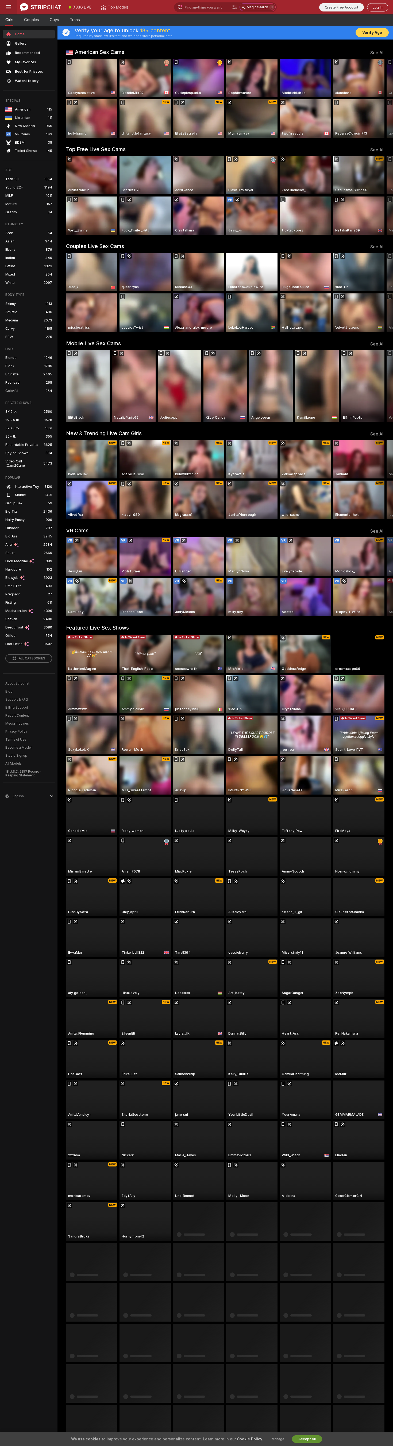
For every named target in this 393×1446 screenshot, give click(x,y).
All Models (13, 763)
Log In (378, 7)
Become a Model (18, 747)
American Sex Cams (99, 52)
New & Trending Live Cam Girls (104, 433)
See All (377, 52)
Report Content (17, 715)
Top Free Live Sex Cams (96, 149)
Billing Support (16, 707)
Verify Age (372, 32)
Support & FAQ (16, 699)
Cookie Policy (249, 1439)
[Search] (234, 7)
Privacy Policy (16, 731)
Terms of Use (15, 739)
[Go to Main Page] (40, 7)
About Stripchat (17, 683)
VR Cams (77, 530)
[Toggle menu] (8, 7)
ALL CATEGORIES (32, 658)
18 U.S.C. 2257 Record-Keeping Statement (23, 773)
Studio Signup (16, 755)
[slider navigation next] (379, 98)
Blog (9, 691)
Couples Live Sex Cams (95, 246)
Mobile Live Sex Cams (93, 343)
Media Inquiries (17, 723)
